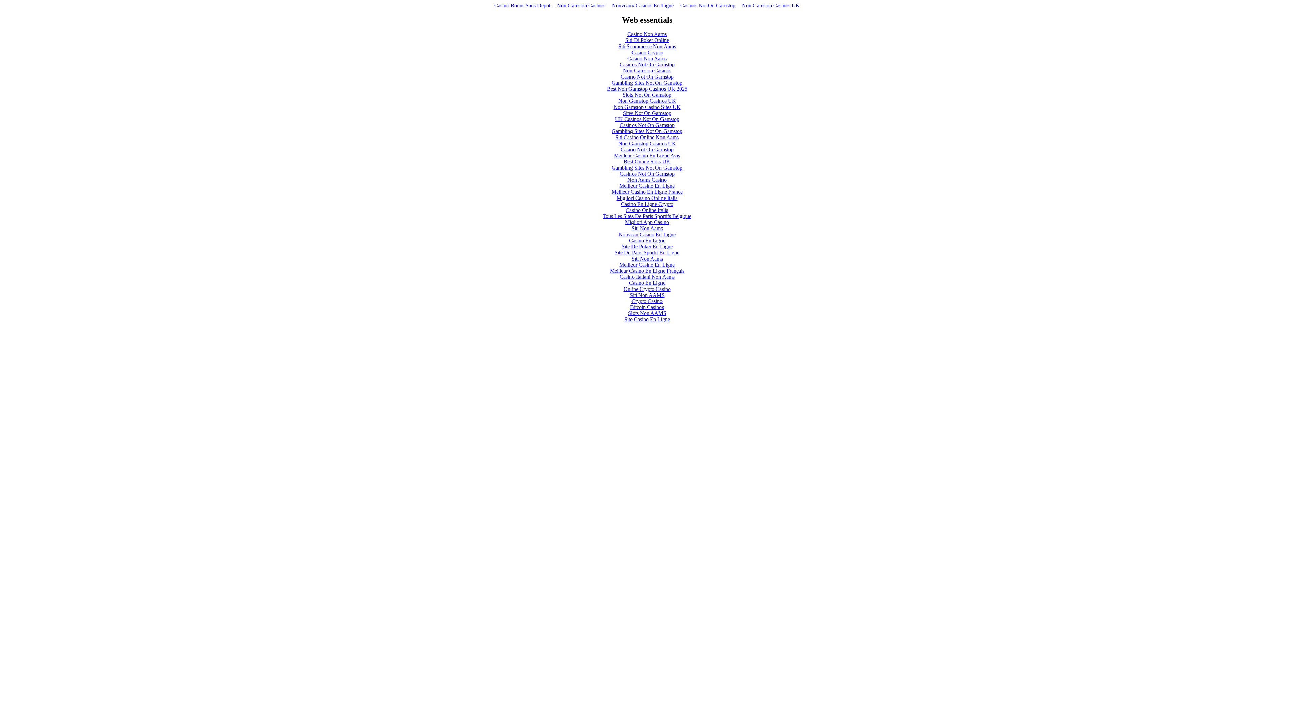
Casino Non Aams (647, 34)
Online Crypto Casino (647, 289)
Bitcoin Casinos (647, 307)
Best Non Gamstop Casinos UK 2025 (647, 89)
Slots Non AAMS (647, 313)
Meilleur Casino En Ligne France (647, 192)
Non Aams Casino (647, 180)
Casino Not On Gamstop (647, 77)
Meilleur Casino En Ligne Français (647, 271)
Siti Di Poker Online (647, 40)
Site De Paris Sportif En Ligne (647, 252)
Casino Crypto (647, 52)
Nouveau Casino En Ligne (647, 234)
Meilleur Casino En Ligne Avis (647, 155)
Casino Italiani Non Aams (647, 277)
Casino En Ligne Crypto (647, 204)
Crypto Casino (647, 301)
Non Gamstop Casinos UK (771, 5)
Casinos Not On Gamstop (707, 5)
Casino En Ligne (647, 240)
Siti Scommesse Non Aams (647, 46)
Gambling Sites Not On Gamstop (647, 83)
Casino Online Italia (647, 210)
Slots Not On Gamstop (647, 95)
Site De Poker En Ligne (647, 246)
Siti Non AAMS (647, 295)
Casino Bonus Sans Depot (522, 5)
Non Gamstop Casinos (581, 5)
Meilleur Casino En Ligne (647, 186)
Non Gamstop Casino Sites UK (647, 107)
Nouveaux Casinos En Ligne (643, 5)
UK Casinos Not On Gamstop (647, 119)
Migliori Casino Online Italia (647, 198)
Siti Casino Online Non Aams (647, 137)
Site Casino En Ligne (647, 319)
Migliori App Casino (647, 222)
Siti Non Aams (647, 228)
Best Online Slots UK (647, 161)
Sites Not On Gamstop (647, 113)
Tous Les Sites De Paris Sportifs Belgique (647, 216)
